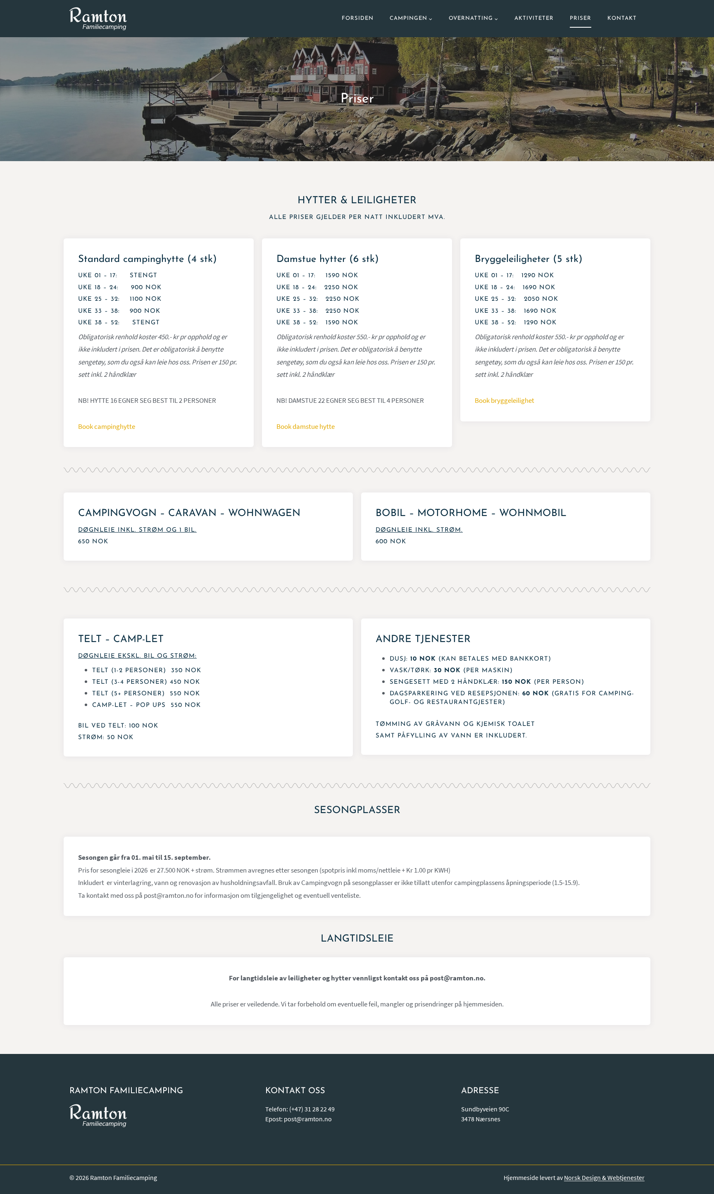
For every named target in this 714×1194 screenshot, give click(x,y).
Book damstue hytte (305, 426)
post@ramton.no (308, 1119)
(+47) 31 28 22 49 (312, 1109)
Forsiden (358, 18)
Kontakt (622, 18)
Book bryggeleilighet (504, 400)
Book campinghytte (106, 426)
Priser (580, 18)
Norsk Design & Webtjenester (604, 1177)
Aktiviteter (534, 18)
